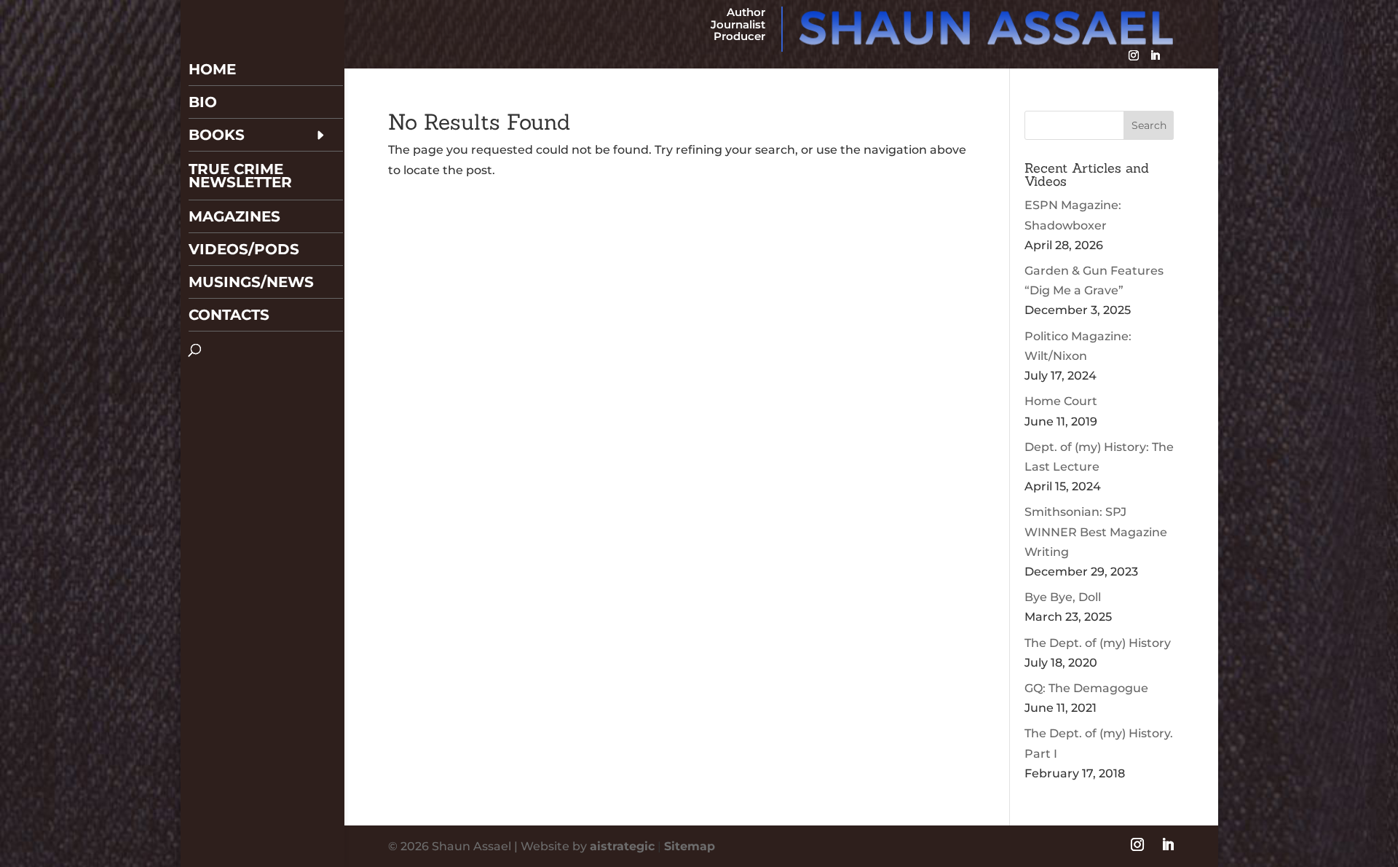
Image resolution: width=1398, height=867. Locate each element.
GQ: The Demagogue (1086, 688)
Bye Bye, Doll (1062, 597)
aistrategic (622, 846)
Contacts (229, 314)
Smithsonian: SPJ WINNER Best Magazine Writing (1095, 531)
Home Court (1060, 401)
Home (212, 69)
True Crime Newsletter (240, 175)
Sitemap (689, 846)
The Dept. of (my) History (1097, 643)
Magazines (234, 216)
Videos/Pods (244, 249)
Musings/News (251, 282)
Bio (203, 102)
